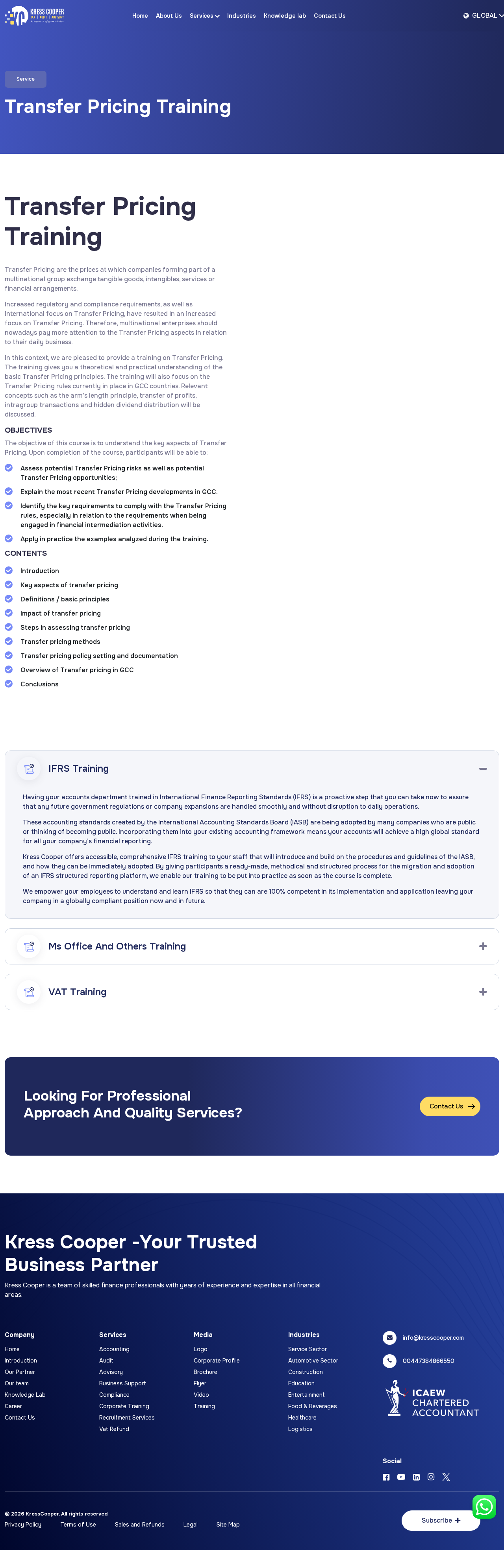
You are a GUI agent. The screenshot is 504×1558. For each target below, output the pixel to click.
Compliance (114, 1394)
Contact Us (330, 15)
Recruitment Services (127, 1417)
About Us (169, 15)
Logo (201, 1349)
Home (140, 15)
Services (201, 15)
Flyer (200, 1383)
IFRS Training (78, 768)
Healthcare (302, 1417)
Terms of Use (78, 1524)
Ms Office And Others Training (117, 946)
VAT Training (77, 992)
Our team (17, 1383)
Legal (190, 1524)
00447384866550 (428, 1360)
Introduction (21, 1360)
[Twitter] (446, 1477)
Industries (241, 15)
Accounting (114, 1349)
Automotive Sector (313, 1360)
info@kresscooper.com (433, 1337)
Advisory (111, 1371)
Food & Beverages (312, 1406)
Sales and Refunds (140, 1524)
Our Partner (20, 1371)
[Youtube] (401, 1477)
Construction (305, 1371)
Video (201, 1394)
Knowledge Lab (25, 1394)
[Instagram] (431, 1477)
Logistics (300, 1429)
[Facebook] (386, 1477)
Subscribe (437, 1520)
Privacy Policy (23, 1524)
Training (204, 1406)
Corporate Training (124, 1406)
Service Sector (307, 1349)
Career (13, 1406)
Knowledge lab (285, 15)
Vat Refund (114, 1429)
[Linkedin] (416, 1477)
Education (301, 1383)
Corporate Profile (217, 1360)
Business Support (122, 1383)
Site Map (228, 1524)
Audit (106, 1360)
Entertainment (306, 1394)
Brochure (205, 1371)
